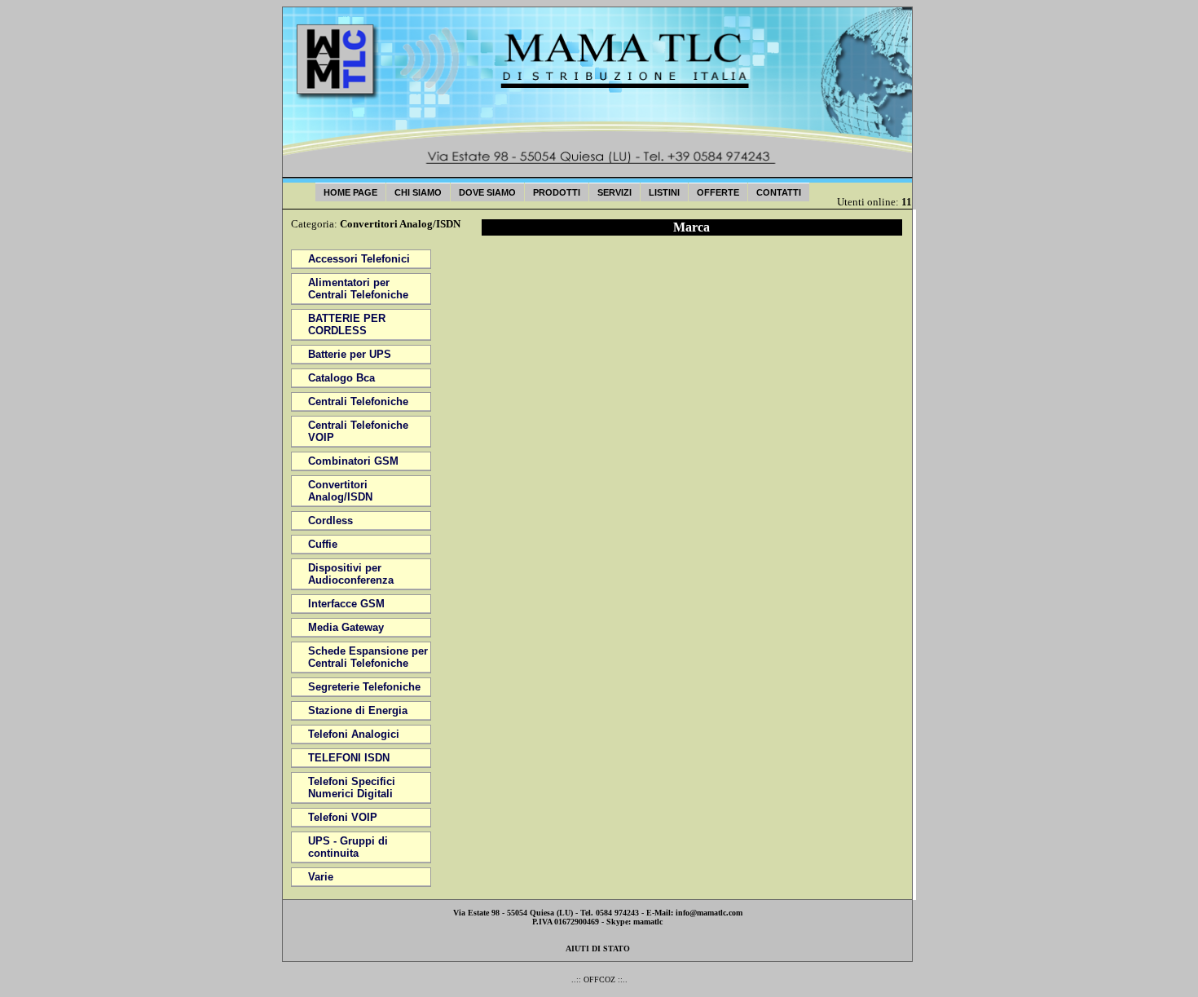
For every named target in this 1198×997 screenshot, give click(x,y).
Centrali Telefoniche (358, 401)
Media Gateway (346, 627)
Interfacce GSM (346, 604)
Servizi (614, 192)
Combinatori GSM (353, 461)
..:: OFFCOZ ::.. (599, 979)
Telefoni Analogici (353, 734)
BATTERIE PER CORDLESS (346, 324)
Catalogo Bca (341, 378)
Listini (664, 192)
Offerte (718, 192)
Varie (320, 877)
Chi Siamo (418, 192)
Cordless (330, 520)
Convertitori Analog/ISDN (340, 491)
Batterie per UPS (349, 354)
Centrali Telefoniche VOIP (358, 431)
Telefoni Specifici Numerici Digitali (351, 787)
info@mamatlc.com (709, 912)
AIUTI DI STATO (598, 948)
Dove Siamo (487, 192)
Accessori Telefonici (359, 259)
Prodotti (556, 192)
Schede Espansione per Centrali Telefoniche (368, 657)
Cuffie (322, 544)
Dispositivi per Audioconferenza (351, 574)
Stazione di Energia (357, 710)
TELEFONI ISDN (349, 758)
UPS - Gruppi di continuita (348, 847)
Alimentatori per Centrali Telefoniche (358, 288)
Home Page (350, 192)
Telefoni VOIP (342, 817)
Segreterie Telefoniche (364, 687)
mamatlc (648, 921)
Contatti (778, 192)
